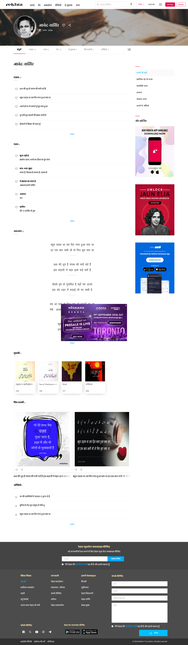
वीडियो (58, 5)
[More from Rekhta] (160, 4)
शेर (58, 50)
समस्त (72, 135)
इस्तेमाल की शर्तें (39, 641)
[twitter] (30, 632)
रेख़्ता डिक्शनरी (87, 593)
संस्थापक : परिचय (58, 587)
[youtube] (37, 632)
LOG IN (151, 4)
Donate (181, 4)
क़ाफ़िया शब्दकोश (27, 587)
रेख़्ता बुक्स (85, 605)
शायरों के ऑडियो (143, 106)
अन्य (78, 5)
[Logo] (14, 5)
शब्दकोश (48, 5)
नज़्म (46, 50)
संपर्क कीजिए (56, 593)
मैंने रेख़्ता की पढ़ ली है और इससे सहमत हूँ (87, 564)
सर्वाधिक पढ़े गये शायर (145, 79)
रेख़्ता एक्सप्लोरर (57, 605)
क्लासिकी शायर (142, 86)
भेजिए (156, 633)
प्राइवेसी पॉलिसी (26, 641)
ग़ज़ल (32, 50)
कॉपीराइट (50, 641)
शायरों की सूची (142, 73)
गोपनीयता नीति (81, 564)
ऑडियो (105, 50)
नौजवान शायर (142, 99)
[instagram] (43, 632)
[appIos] (90, 631)
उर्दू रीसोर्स (24, 599)
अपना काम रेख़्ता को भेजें (30, 605)
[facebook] (23, 632)
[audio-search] (131, 4)
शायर (32, 5)
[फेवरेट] (63, 25)
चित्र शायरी (89, 50)
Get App (170, 4)
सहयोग (23, 581)
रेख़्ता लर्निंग (85, 599)
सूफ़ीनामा (85, 587)
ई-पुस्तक (72, 50)
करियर (53, 599)
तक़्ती (23, 593)
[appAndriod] (72, 631)
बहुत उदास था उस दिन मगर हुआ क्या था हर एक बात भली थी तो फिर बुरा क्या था (107, 476)
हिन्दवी (84, 581)
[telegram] (50, 632)
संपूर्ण (19, 50)
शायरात (139, 92)
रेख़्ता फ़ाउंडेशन (57, 581)
